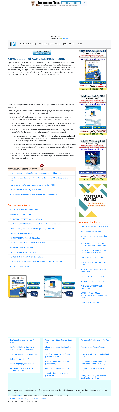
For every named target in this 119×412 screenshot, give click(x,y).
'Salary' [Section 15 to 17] (19, 359)
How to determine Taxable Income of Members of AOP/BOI (32, 185)
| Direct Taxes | (56, 44)
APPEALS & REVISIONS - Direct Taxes (24, 210)
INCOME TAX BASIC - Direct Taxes (23, 252)
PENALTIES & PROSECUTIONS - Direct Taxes (26, 257)
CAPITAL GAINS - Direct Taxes (21, 233)
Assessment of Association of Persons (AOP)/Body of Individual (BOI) (35, 173)
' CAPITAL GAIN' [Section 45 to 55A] (23, 354)
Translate (65, 38)
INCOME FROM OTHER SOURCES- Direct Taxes (27, 243)
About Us (12, 399)
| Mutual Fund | (69, 44)
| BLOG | (80, 44)
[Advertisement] (59, 21)
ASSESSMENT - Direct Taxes (20, 214)
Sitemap (43, 399)
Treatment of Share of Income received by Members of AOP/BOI (34, 194)
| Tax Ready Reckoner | (27, 44)
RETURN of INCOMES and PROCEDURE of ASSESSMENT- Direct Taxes (36, 261)
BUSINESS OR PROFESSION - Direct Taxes (26, 219)
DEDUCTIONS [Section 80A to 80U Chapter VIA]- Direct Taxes (33, 228)
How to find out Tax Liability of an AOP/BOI (26, 190)
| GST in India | (43, 44)
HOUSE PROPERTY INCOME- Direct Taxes (25, 238)
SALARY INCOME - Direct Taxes (21, 247)
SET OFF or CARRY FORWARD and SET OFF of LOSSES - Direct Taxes (35, 224)
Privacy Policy (23, 399)
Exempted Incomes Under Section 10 (59, 368)
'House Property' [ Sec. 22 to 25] (22, 364)
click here (19, 395)
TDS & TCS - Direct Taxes (19, 266)
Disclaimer (34, 399)
